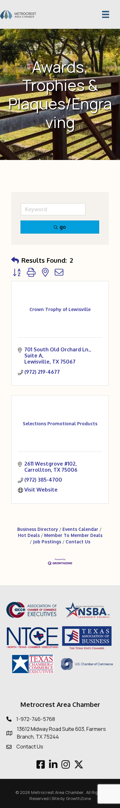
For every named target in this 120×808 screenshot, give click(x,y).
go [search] (63, 227)
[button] (15, 260)
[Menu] (106, 14)
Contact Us (78, 541)
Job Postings (47, 541)
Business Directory (37, 529)
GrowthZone (78, 798)
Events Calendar (80, 529)
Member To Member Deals (73, 535)
